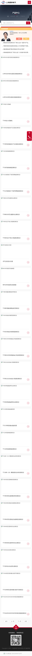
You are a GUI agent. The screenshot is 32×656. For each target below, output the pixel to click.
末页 (26, 621)
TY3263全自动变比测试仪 (10, 566)
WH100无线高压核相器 (9, 285)
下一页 (19, 621)
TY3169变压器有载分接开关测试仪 (13, 589)
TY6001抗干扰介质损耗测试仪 (12, 238)
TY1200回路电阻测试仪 (10, 449)
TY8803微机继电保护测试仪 (11, 308)
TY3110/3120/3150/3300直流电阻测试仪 (14, 613)
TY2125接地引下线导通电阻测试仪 (13, 191)
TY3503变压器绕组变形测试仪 (12, 496)
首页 (17, 16)
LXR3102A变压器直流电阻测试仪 (12, 73)
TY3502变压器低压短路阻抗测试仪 (13, 519)
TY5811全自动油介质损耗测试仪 (12, 378)
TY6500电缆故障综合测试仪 (11, 402)
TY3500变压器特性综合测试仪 (12, 543)
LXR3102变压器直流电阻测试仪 (12, 97)
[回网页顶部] (29, 133)
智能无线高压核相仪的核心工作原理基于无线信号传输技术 (16, 46)
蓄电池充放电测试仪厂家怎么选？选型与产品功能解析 (16, 42)
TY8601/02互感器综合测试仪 (11, 214)
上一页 (12, 621)
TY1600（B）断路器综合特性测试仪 (13, 472)
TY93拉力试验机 (7, 120)
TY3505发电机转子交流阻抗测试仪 (13, 144)
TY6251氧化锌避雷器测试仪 (11, 331)
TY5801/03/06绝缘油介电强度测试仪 (13, 355)
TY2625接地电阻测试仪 (10, 167)
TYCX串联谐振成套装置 (10, 425)
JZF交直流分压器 (8, 261)
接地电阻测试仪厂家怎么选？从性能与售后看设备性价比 (16, 52)
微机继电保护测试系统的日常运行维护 (13, 49)
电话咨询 (29, 138)
